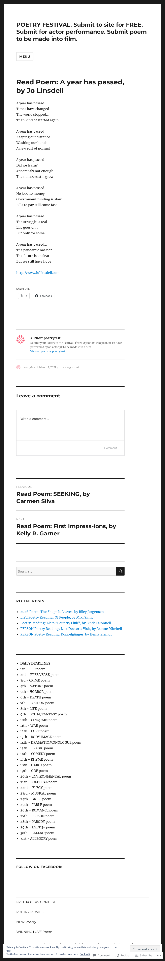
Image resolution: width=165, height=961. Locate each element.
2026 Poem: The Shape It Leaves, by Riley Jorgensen (62, 612)
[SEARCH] (120, 571)
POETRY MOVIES (29, 912)
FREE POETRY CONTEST (36, 902)
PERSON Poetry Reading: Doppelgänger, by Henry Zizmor (66, 634)
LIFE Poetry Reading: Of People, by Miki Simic (56, 617)
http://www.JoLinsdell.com (38, 273)
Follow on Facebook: (39, 867)
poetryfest (29, 367)
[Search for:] (66, 571)
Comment (110, 448)
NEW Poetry (26, 922)
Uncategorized (69, 367)
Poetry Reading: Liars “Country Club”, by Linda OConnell (65, 623)
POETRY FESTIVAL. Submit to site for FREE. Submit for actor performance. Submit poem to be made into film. (81, 31)
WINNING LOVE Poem (34, 932)
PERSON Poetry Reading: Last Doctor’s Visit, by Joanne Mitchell (71, 629)
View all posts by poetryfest (47, 351)
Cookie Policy (88, 954)
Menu (24, 57)
